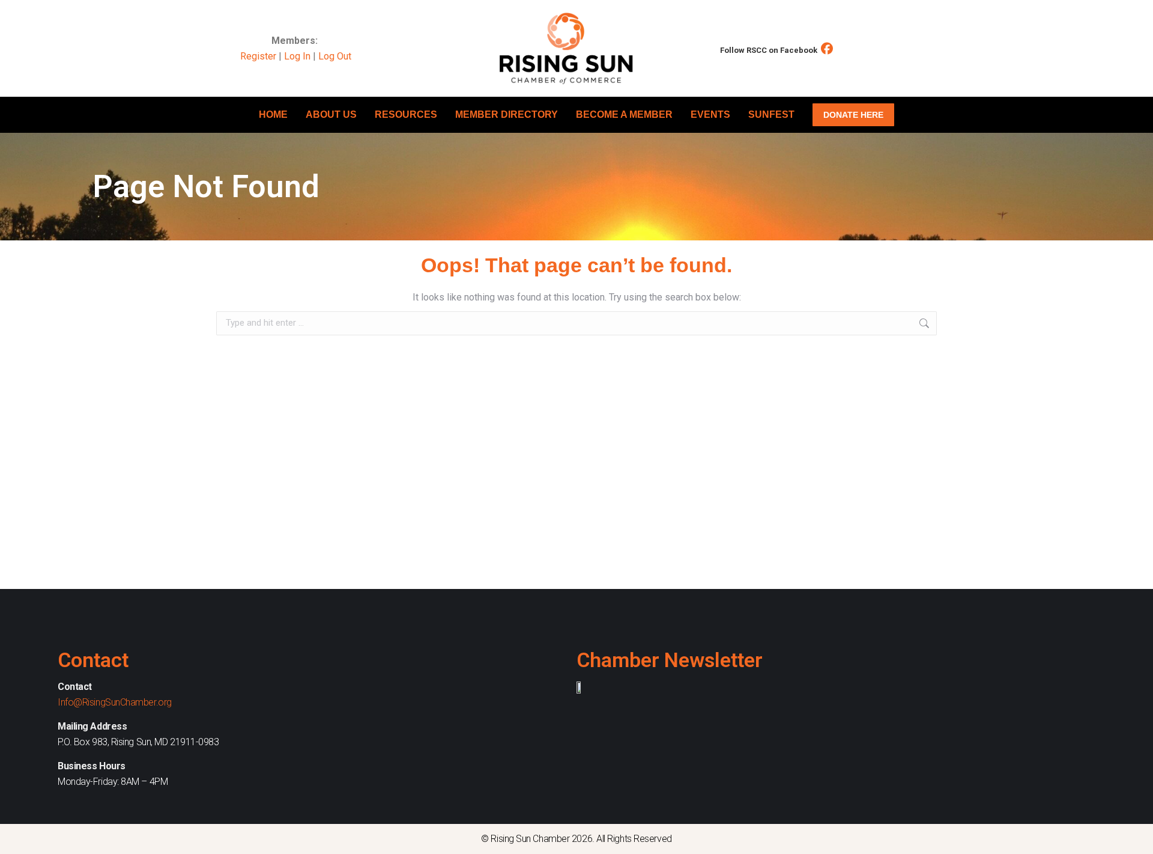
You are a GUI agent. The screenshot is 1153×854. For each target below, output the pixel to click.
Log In (297, 56)
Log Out (334, 56)
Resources (406, 114)
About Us (331, 114)
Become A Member (624, 114)
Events (710, 114)
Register (258, 56)
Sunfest (771, 114)
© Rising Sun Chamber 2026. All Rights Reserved (576, 838)
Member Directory (506, 114)
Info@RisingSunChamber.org (115, 702)
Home (273, 114)
